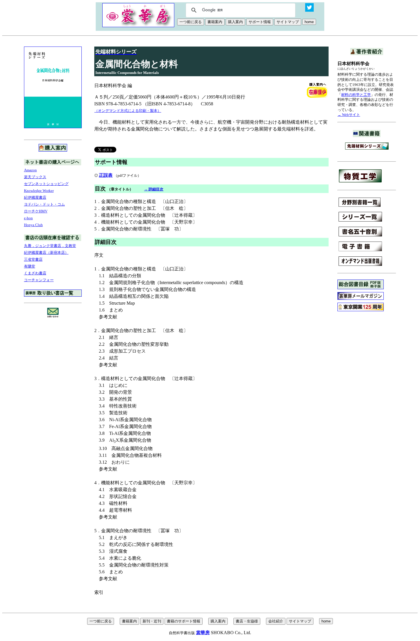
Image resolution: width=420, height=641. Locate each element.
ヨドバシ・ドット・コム (44, 204)
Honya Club (33, 225)
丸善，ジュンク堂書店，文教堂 (50, 246)
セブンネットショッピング (46, 184)
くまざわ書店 (35, 273)
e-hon (28, 218)
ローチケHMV (35, 211)
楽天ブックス (35, 177)
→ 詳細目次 (153, 189)
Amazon (30, 170)
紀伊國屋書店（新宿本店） (46, 252)
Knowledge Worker (39, 190)
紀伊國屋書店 (35, 197)
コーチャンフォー (39, 280)
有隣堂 (29, 266)
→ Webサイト (348, 114)
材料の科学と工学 (356, 95)
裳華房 (203, 632)
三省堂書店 (33, 259)
